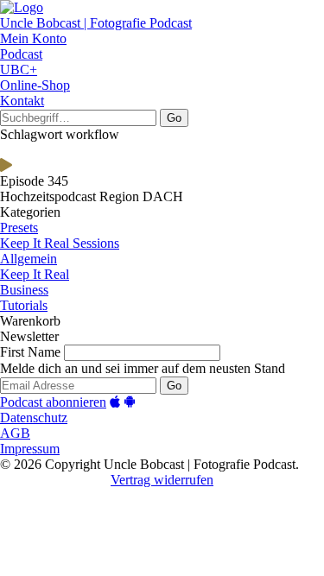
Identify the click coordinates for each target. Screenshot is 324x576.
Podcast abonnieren (53, 402)
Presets (19, 227)
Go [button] (174, 117)
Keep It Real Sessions (59, 243)
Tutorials (24, 305)
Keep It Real (34, 274)
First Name (30, 352)
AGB (15, 433)
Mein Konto (33, 38)
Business (24, 289)
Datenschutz (33, 417)
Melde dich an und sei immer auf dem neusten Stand (142, 368)
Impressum (30, 448)
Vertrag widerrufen (162, 479)
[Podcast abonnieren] (115, 402)
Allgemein (28, 258)
